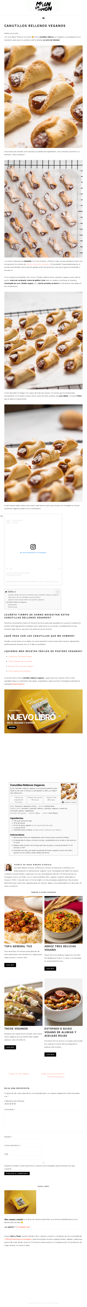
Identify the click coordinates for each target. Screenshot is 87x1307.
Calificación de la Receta (14, 1101)
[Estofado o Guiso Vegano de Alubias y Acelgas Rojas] (63, 1025)
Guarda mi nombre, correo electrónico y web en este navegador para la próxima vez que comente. (39, 1167)
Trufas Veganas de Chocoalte (20, 661)
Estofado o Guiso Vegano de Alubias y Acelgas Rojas (60, 1032)
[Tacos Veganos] (23, 1025)
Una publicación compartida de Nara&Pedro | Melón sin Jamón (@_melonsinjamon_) (36, 581)
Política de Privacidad (50, 1303)
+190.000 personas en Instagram (18, 1239)
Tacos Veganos (16, 1028)
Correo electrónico (12, 1145)
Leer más (10, 965)
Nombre (8, 1137)
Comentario (9, 1109)
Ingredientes (12, 604)
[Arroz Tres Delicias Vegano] (63, 943)
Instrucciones (12, 607)
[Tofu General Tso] (23, 943)
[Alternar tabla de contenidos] (56, 592)
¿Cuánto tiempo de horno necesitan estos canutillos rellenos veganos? (33, 595)
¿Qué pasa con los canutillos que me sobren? (24, 597)
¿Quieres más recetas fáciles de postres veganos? (26, 600)
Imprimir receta (70, 802)
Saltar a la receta (11, 33)
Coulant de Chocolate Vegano (20, 656)
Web (6, 1154)
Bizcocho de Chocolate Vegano (20, 666)
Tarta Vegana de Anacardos (19, 671)
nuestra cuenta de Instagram (38, 264)
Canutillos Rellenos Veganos (16, 602)
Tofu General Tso (18, 946)
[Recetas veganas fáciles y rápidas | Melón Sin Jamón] (43, 12)
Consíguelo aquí (23, 1227)
